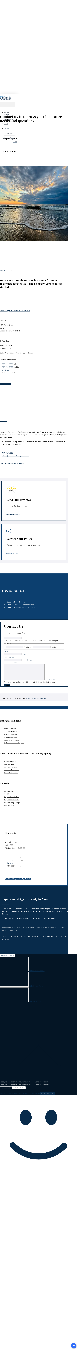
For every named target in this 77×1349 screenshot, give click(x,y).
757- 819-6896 (7, 453)
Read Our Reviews (10, 767)
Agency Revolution (51, 927)
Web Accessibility (10, 805)
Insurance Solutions (10, 728)
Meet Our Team (9, 764)
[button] (5, 384)
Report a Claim (9, 791)
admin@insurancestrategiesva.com (15, 456)
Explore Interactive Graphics (14, 743)
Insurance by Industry (11, 740)
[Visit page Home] (5, 98)
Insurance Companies (11, 770)
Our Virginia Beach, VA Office (15, 310)
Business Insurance (10, 734)
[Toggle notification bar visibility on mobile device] (38, 1079)
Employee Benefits (10, 737)
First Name (28, 647)
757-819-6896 (7, 364)
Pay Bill (6, 794)
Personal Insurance (10, 731)
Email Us (5, 370)
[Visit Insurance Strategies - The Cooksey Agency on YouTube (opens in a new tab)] (6, 381)
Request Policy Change (12, 803)
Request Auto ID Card (11, 797)
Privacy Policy (13, 930)
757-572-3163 (7, 367)
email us (43, 698)
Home (2, 270)
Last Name (55, 647)
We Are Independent (11, 773)
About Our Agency (10, 761)
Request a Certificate (11, 800)
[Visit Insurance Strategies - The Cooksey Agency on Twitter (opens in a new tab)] (0, 381)
